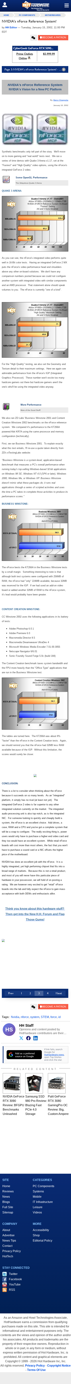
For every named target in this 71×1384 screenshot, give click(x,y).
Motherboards (53, 15)
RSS (12, 1289)
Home (6, 1186)
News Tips (9, 1240)
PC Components (27, 15)
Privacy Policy (11, 1251)
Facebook (15, 1279)
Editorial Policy (42, 1240)
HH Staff (26, 1025)
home (6, 15)
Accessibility (41, 1230)
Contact (7, 1245)
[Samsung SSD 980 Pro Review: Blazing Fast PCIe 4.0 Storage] (34, 1083)
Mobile (37, 1196)
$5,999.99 (49, 54)
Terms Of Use (36, 1369)
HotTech (7, 1256)
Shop (36, 1235)
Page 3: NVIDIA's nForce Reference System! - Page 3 (35, 69)
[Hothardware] (35, 6)
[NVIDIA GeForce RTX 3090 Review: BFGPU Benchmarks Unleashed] (11, 1083)
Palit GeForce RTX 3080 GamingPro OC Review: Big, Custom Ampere (58, 1105)
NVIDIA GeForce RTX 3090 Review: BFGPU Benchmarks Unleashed (13, 1105)
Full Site (7, 1207)
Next (59, 993)
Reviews (8, 1191)
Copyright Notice (59, 1365)
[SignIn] (7, 5)
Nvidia (15, 1017)
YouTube (15, 1284)
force (53, 1017)
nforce (25, 1017)
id (59, 1017)
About (6, 1230)
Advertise (8, 1235)
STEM (45, 1017)
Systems (38, 1191)
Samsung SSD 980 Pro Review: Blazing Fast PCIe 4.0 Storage (36, 1105)
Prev (10, 993)
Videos (37, 1212)
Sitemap (7, 1212)
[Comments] (33, 38)
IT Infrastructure (43, 1201)
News (6, 1196)
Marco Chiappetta (60, 100)
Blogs (6, 1201)
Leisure (37, 1207)
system (34, 1017)
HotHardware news (54, 1054)
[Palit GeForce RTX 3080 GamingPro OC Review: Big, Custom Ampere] (56, 1083)
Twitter (13, 1273)
